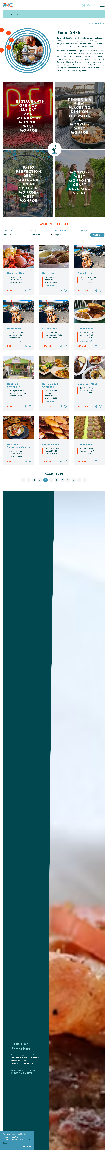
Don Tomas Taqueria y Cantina (19, 446)
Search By (60, 231)
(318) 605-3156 (51, 337)
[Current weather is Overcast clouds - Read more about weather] (88, 5)
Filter (96, 235)
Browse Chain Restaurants (23, 1071)
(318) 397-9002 (15, 282)
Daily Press (84, 273)
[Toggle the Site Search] (94, 4)
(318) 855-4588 (15, 337)
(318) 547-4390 (15, 395)
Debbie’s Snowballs (13, 385)
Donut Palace (50, 444)
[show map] (26, 290)
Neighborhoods (10, 234)
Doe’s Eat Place (87, 384)
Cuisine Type (34, 234)
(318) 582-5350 (51, 282)
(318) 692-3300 (51, 398)
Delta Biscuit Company (50, 385)
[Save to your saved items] (30, 290)
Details (11, 291)
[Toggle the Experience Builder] (83, 4)
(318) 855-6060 (15, 456)
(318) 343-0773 (86, 337)
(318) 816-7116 (86, 393)
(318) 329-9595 (86, 282)
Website (50, 286)
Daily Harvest (51, 273)
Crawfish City (15, 273)
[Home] (10, 5)
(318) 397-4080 (86, 453)
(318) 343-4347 (51, 453)
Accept (27, 1146)
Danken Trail (85, 328)
